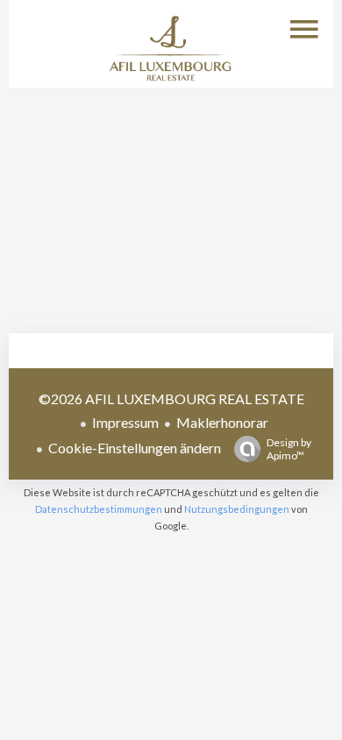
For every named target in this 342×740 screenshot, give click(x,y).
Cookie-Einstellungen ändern (134, 447)
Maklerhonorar (222, 422)
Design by (289, 449)
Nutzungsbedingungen (236, 509)
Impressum (125, 422)
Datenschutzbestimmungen (98, 509)
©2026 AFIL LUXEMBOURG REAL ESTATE (171, 398)
